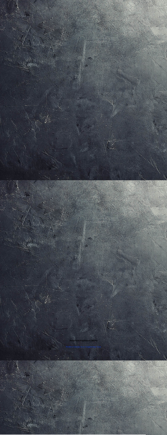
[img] (83, 217)
